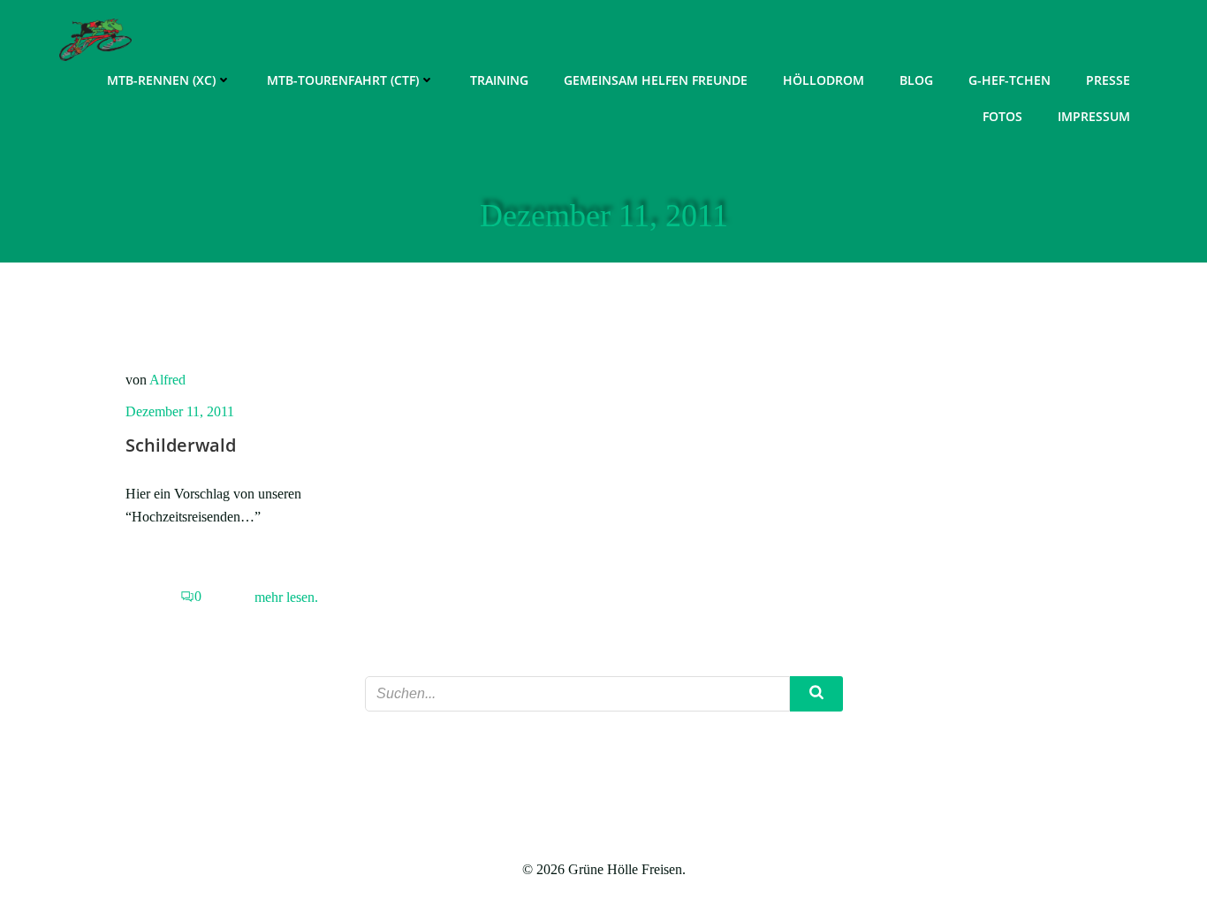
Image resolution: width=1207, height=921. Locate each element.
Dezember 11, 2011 (179, 411)
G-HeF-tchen (1009, 80)
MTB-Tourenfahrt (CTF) (343, 80)
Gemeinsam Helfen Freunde (656, 80)
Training (499, 80)
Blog (916, 80)
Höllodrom (823, 80)
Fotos (1002, 116)
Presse (1108, 80)
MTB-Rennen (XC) (161, 80)
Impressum (1094, 116)
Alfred (167, 379)
